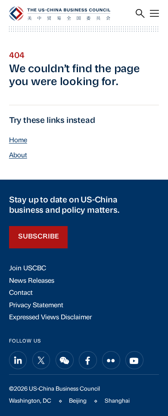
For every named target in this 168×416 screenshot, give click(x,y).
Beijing (78, 401)
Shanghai (117, 401)
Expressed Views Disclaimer (50, 317)
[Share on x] (41, 360)
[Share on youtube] (134, 360)
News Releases (31, 281)
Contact (21, 293)
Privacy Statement (36, 305)
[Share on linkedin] (18, 360)
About (18, 155)
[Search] (140, 13)
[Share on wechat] (65, 360)
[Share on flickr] (111, 360)
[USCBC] (59, 13)
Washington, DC (30, 401)
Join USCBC (27, 268)
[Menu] (154, 13)
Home (18, 140)
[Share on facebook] (88, 360)
